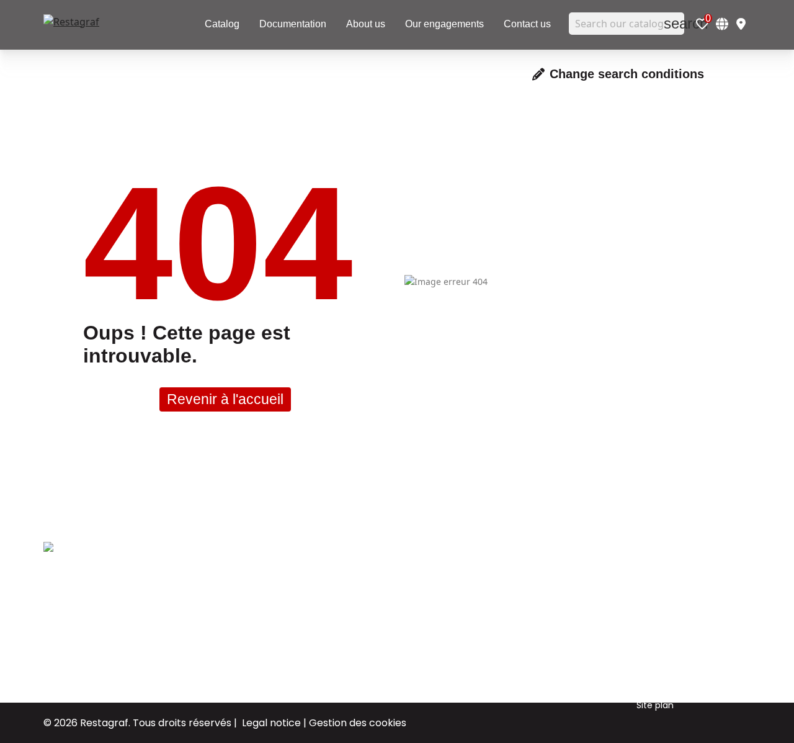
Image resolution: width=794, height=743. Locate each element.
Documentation (462, 612)
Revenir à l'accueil (225, 399)
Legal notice (271, 723)
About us (447, 575)
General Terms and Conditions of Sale (678, 639)
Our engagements (468, 593)
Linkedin (554, 593)
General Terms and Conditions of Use (678, 584)
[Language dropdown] (722, 23)
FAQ (645, 686)
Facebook (558, 575)
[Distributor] (741, 23)
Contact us (452, 630)
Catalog (445, 649)
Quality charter (669, 612)
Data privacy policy (678, 668)
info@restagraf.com (87, 651)
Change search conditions (627, 74)
